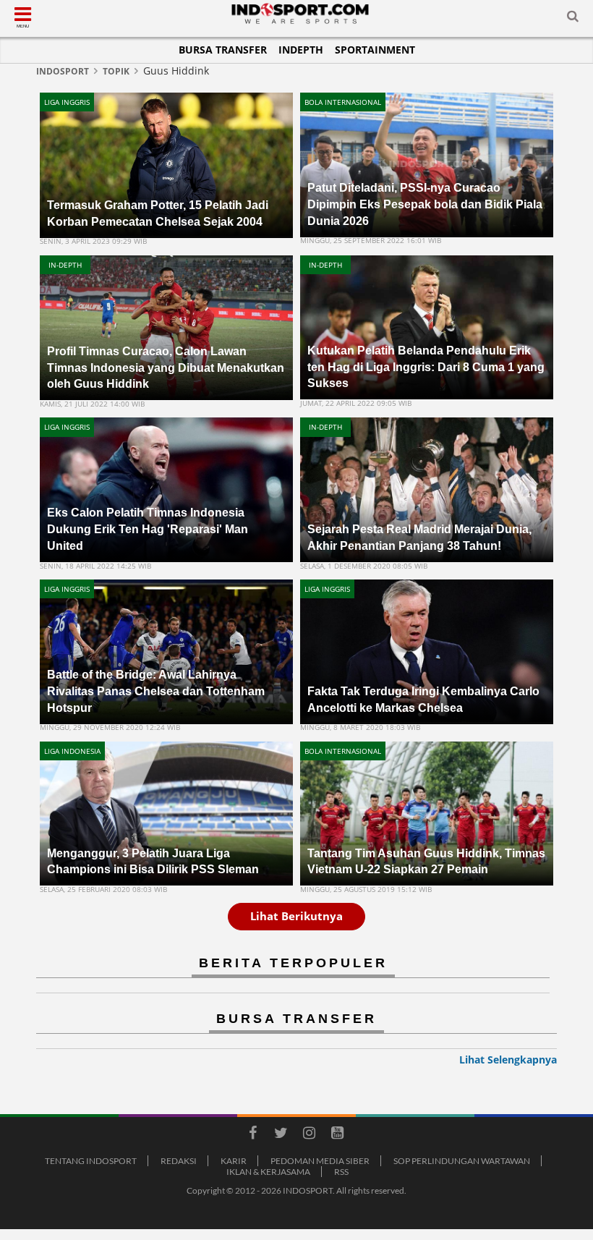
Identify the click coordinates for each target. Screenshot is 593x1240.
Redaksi (179, 1160)
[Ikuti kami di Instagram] (308, 1135)
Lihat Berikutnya (296, 916)
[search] (573, 19)
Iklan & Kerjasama (268, 1171)
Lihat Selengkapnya (508, 1059)
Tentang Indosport (91, 1160)
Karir (234, 1160)
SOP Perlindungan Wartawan (461, 1160)
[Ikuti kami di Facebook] (252, 1135)
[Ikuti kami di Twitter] (280, 1135)
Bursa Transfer (223, 49)
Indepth (300, 49)
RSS (341, 1171)
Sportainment (375, 49)
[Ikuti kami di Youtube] (337, 1135)
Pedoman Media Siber (320, 1160)
